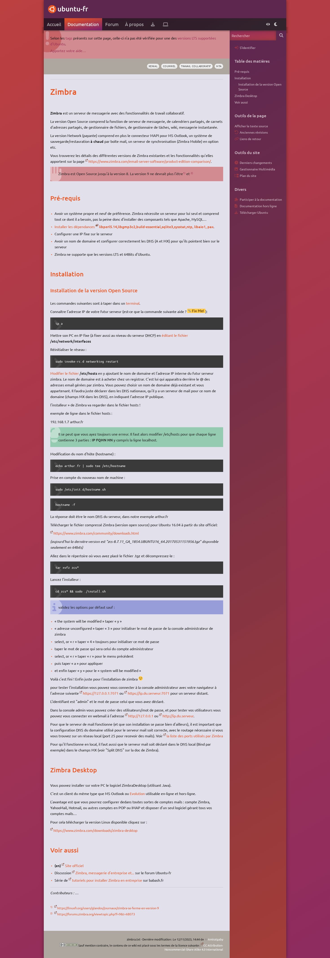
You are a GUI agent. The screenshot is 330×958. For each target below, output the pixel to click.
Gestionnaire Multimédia (257, 169)
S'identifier (247, 48)
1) (184, 173)
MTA (219, 66)
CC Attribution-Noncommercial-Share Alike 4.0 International (194, 947)
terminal (132, 303)
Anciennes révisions (254, 132)
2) (192, 173)
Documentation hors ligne (258, 206)
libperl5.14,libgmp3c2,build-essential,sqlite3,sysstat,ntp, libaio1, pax (156, 226)
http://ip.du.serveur (178, 716)
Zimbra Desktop (246, 96)
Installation (243, 78)
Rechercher (281, 35)
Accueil (54, 24)
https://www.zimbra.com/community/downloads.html (96, 533)
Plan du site (248, 176)
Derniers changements (256, 163)
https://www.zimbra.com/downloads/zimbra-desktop (95, 830)
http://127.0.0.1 (140, 716)
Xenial (153, 66)
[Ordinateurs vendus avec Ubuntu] (165, 24)
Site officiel (74, 865)
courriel (169, 66)
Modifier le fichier (64, 373)
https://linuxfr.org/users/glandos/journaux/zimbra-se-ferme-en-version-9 (108, 908)
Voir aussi (241, 102)
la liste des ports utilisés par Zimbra (195, 735)
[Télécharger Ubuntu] (153, 24)
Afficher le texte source (251, 126)
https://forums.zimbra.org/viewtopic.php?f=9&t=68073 (96, 914)
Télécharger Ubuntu (254, 212)
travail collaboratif (196, 66)
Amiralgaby (215, 939)
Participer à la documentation (261, 199)
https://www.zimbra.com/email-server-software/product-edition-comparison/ (149, 161)
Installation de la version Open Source (260, 86)
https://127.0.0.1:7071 (101, 693)
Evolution (137, 793)
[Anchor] (54, 91)
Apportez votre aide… (68, 50)
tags (69, 38)
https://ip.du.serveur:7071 (148, 693)
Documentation (83, 24)
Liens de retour (250, 139)
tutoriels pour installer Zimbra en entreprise (107, 880)
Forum (112, 24)
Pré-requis (242, 71)
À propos (134, 24)
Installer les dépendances (75, 226)
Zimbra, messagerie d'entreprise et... (104, 872)
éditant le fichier (175, 335)
